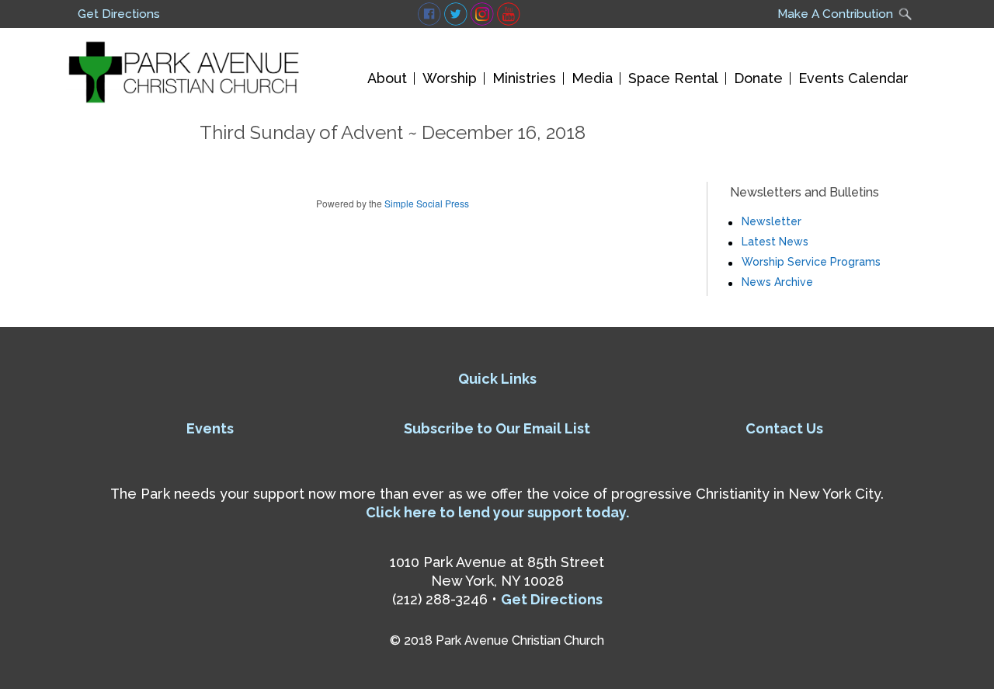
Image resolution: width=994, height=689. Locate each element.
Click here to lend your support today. (497, 512)
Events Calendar (853, 78)
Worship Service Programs (811, 262)
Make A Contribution (835, 14)
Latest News (775, 241)
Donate (758, 78)
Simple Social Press (426, 203)
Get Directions (119, 14)
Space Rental (673, 78)
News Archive (777, 282)
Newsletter (771, 221)
